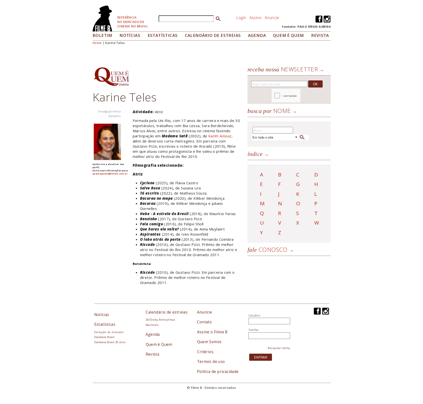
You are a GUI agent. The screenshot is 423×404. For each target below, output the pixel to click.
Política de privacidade (218, 371)
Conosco (267, 249)
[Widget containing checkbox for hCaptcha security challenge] (299, 96)
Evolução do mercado (109, 332)
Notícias (129, 35)
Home (97, 43)
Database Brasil (104, 337)
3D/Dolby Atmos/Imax (160, 319)
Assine (255, 17)
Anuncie (272, 17)
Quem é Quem (159, 344)
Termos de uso (211, 361)
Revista (320, 35)
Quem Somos (209, 341)
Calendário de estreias (167, 312)
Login (241, 17)
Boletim (102, 35)
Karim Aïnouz (220, 135)
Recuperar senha (279, 348)
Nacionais (152, 325)
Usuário (254, 315)
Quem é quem (288, 35)
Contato (204, 322)
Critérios (205, 351)
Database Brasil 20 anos (110, 342)
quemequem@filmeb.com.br (110, 173)
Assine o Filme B (212, 332)
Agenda (257, 35)
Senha (253, 330)
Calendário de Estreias (213, 35)
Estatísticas (163, 35)
